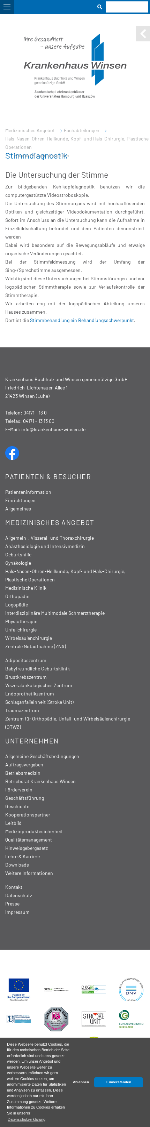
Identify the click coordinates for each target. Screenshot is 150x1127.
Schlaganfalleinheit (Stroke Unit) (39, 702)
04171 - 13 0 (35, 413)
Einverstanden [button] (118, 1082)
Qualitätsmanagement (28, 840)
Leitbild (13, 823)
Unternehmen (32, 741)
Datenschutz (18, 895)
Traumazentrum (22, 710)
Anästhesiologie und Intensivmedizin (45, 546)
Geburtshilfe (18, 554)
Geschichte (17, 806)
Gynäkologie (18, 563)
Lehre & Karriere (22, 856)
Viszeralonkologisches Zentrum (38, 685)
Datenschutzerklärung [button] (26, 1119)
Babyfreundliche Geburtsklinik (37, 668)
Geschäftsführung (24, 798)
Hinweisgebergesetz (26, 848)
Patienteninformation (28, 492)
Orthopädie (17, 596)
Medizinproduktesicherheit (34, 831)
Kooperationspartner (27, 815)
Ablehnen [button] (81, 1082)
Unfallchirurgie (21, 630)
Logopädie (16, 604)
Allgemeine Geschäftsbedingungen (42, 756)
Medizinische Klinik (25, 588)
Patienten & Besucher (48, 477)
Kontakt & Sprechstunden (41, 155)
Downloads (17, 865)
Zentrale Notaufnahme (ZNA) (35, 646)
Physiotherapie (21, 621)
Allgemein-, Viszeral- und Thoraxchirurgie (49, 538)
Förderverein (18, 789)
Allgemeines (18, 509)
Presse (12, 904)
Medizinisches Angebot (30, 130)
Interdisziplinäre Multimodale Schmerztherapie (55, 613)
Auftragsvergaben (24, 764)
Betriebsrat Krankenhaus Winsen (40, 781)
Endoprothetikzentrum (29, 694)
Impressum (17, 912)
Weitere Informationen (29, 873)
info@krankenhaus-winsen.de (53, 429)
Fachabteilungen (81, 130)
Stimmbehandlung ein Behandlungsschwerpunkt (82, 320)
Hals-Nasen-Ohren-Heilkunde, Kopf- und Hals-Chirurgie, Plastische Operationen (77, 143)
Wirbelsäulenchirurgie (28, 638)
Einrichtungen (20, 500)
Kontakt (13, 887)
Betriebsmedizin (22, 773)
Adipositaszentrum (25, 660)
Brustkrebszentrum (26, 677)
